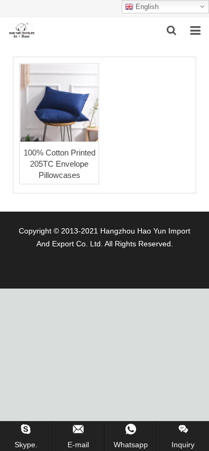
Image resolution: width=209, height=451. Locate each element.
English (146, 7)
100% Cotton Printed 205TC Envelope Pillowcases (59, 164)
